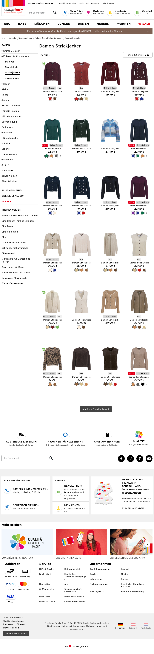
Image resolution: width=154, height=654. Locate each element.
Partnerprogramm (99, 584)
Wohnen (124, 24)
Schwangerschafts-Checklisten (73, 590)
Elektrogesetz (96, 591)
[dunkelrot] (50, 99)
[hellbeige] (48, 327)
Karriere (94, 574)
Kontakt (125, 569)
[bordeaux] (52, 327)
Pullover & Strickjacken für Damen (48, 38)
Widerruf (21, 624)
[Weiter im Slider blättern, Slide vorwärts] (147, 544)
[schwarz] (143, 384)
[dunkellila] (133, 213)
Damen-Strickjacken (73, 38)
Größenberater (46, 589)
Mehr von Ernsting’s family (39, 3)
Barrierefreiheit (11, 628)
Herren (103, 24)
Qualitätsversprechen (67, 3)
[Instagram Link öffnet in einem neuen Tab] (130, 458)
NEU (7, 24)
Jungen (63, 24)
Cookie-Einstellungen (13, 621)
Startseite (12, 38)
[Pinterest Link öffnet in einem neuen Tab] (139, 458)
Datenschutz (16, 617)
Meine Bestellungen (74, 596)
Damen (83, 24)
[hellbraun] (51, 156)
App (66, 584)
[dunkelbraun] (55, 99)
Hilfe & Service (108, 3)
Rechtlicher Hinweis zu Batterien (132, 585)
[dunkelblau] (142, 99)
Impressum (8, 624)
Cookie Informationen (75, 601)
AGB (5, 617)
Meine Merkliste (47, 601)
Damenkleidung (25, 38)
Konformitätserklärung (132, 591)
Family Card (84, 3)
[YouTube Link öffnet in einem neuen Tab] (149, 458)
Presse (124, 579)
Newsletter (95, 3)
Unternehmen (96, 579)
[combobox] (39, 13)
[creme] (55, 213)
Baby (22, 24)
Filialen (124, 574)
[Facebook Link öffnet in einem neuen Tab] (121, 458)
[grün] (57, 327)
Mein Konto (44, 596)
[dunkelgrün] (46, 156)
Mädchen (42, 24)
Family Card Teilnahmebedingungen (75, 576)
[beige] (86, 99)
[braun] (86, 270)
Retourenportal (72, 569)
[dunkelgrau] (56, 156)
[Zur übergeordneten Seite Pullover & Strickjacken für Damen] (3, 38)
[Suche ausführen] (55, 13)
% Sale (144, 24)
